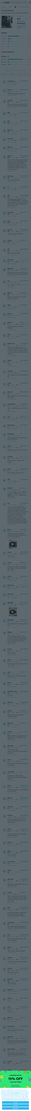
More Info (15, 1108)
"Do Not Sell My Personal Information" (16, 1099)
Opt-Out (15, 1105)
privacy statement (15, 1092)
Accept (15, 1102)
